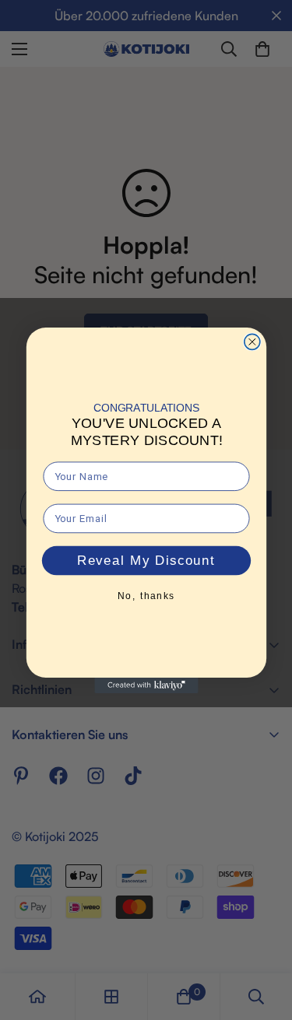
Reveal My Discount (146, 560)
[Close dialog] (251, 341)
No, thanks (146, 596)
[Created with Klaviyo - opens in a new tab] (146, 685)
